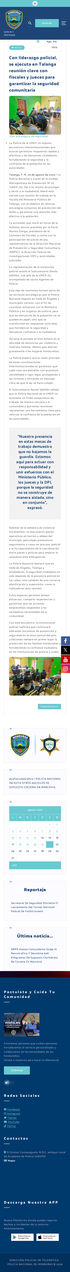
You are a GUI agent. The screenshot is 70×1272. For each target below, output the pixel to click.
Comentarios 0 (49, 706)
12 (27, 838)
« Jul (14, 865)
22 (49, 844)
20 (35, 844)
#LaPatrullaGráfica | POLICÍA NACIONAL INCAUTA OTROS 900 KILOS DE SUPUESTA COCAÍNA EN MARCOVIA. (35, 783)
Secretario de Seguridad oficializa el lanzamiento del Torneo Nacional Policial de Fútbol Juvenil (34, 907)
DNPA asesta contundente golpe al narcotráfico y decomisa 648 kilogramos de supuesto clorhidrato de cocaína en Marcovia (34, 955)
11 (20, 838)
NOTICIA (18, 47)
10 (13, 838)
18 (20, 844)
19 (27, 844)
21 (42, 844)
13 (35, 838)
